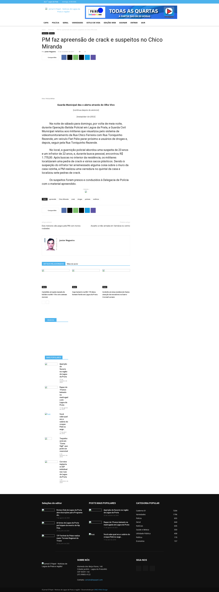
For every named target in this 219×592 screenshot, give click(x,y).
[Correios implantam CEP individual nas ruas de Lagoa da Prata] (51, 464)
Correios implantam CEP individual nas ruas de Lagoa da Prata (63, 469)
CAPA (46, 22)
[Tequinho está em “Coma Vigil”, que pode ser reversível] (48, 441)
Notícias (51, 30)
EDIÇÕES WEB (110, 22)
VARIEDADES (77, 22)
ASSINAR (123, 22)
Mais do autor (72, 264)
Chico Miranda (64, 199)
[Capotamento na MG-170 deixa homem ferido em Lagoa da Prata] (86, 278)
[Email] (81, 57)
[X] (69, 57)
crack (73, 199)
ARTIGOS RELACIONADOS (53, 264)
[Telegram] (87, 57)
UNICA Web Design (101, 590)
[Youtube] (175, 2)
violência (96, 199)
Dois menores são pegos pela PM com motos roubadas (61, 227)
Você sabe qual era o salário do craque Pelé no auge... (64, 421)
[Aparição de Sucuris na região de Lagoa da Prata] (51, 367)
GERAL (65, 22)
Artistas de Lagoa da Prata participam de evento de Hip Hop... (68, 525)
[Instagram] (171, 2)
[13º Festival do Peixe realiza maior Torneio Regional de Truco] (48, 538)
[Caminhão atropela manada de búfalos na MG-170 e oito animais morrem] (55, 278)
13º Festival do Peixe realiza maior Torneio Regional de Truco (68, 538)
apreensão (52, 199)
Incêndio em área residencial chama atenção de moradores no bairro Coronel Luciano (115, 294)
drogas (80, 199)
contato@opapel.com (94, 580)
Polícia (52, 33)
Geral (44, 287)
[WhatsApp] (75, 57)
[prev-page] (43, 302)
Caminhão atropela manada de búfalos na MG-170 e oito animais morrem (54, 294)
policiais (87, 199)
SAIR (143, 22)
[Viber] (93, 57)
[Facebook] (167, 2)
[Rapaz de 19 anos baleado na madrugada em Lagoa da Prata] (51, 390)
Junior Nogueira (50, 52)
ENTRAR (134, 22)
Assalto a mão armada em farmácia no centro (110, 226)
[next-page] (47, 302)
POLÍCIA (55, 22)
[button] (174, 23)
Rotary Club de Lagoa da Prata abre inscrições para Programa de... (69, 512)
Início (43, 30)
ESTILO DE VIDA (93, 22)
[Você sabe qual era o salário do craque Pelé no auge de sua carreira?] (51, 417)
